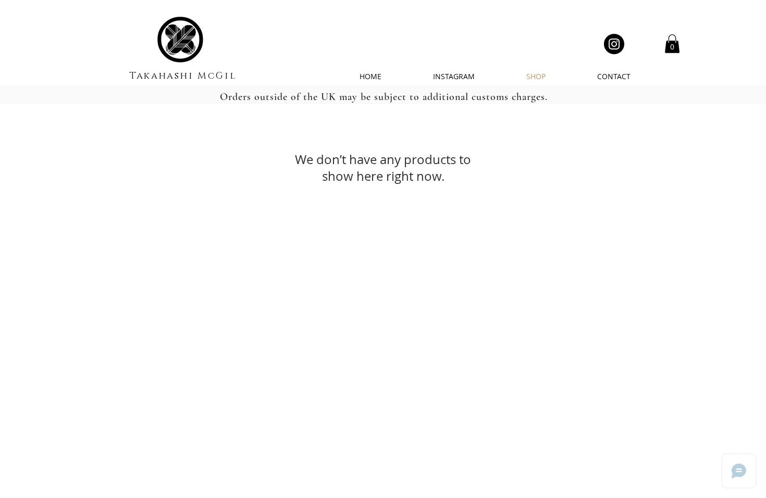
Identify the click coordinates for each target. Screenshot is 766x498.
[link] (672, 43)
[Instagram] (614, 44)
